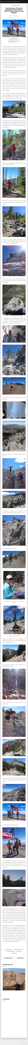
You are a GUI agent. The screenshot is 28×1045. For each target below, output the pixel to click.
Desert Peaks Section (18, 949)
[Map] (15, 43)
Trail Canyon (19, 951)
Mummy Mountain (11, 41)
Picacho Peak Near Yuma (11, 987)
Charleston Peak (16, 5)
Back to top (23, 1043)
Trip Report (14, 953)
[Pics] (12, 43)
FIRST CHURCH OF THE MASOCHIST (12, 1)
